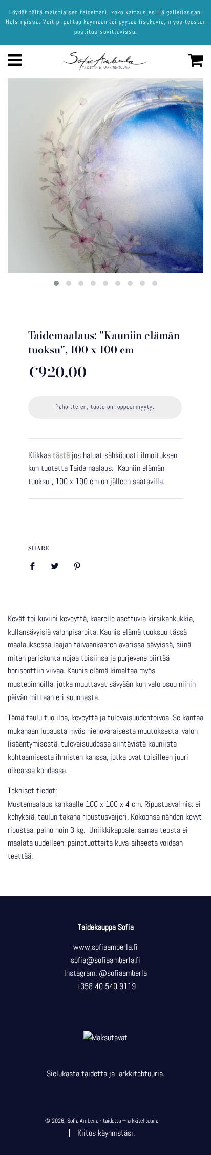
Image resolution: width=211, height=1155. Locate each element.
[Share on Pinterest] (77, 565)
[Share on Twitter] (55, 565)
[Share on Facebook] (35, 565)
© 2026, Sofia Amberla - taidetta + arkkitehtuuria (101, 1121)
